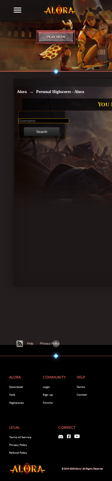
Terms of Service (20, 437)
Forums (48, 403)
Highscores (16, 403)
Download (16, 387)
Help (30, 343)
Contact (82, 395)
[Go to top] (56, 343)
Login (46, 387)
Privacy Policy (50, 343)
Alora (22, 92)
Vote (12, 395)
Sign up (48, 395)
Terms (81, 387)
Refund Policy (18, 453)
